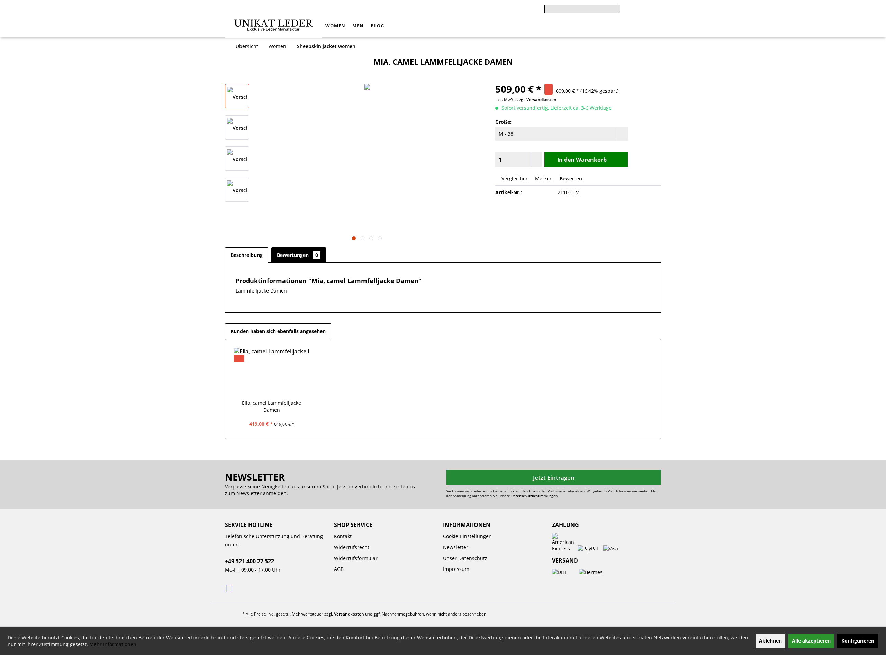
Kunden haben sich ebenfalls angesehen (278, 331)
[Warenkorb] (623, 4)
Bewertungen (297, 255)
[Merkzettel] (652, 9)
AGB (339, 569)
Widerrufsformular (356, 558)
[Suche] (616, 11)
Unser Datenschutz (465, 558)
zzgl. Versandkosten (537, 99)
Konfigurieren (857, 640)
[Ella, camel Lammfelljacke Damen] (271, 372)
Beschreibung (246, 255)
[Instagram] (229, 588)
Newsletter (455, 547)
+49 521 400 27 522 (249, 561)
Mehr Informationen (112, 644)
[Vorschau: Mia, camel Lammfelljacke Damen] (237, 96)
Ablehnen (770, 640)
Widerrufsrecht (351, 547)
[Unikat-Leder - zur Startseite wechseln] (273, 26)
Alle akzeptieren (811, 640)
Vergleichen (514, 178)
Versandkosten (349, 614)
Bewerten (570, 178)
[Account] (637, 9)
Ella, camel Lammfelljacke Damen (271, 406)
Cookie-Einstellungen (467, 536)
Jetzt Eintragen (554, 478)
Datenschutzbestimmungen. (535, 495)
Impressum (456, 569)
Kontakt (343, 536)
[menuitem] (582, 7)
